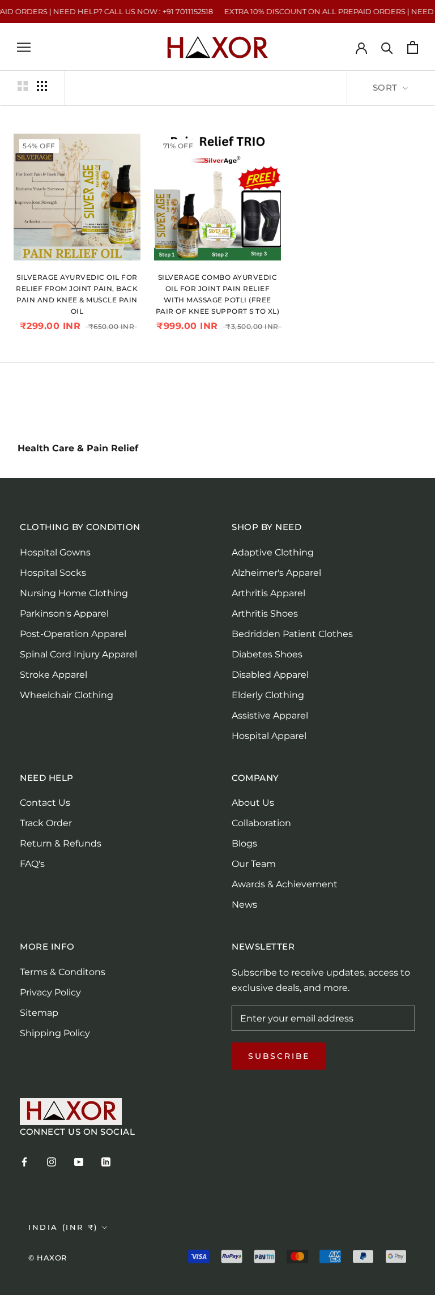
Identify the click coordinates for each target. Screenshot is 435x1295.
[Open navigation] (24, 47)
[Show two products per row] (23, 86)
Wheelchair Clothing (66, 695)
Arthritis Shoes (265, 613)
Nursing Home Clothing (74, 593)
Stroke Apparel (53, 674)
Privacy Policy (50, 992)
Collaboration (261, 823)
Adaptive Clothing (273, 552)
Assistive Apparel (270, 715)
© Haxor (47, 1257)
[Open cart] (412, 47)
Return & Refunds (60, 843)
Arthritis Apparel (268, 593)
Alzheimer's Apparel (276, 572)
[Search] (387, 47)
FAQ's (32, 863)
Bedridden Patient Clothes (292, 634)
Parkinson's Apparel (64, 613)
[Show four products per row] (42, 86)
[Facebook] (24, 1161)
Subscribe (279, 1056)
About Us (253, 802)
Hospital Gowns (55, 552)
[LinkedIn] (105, 1161)
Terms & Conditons (62, 972)
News (244, 904)
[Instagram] (51, 1161)
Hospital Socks (53, 572)
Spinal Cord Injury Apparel (78, 654)
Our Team (254, 863)
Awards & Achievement (285, 884)
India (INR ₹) (63, 1227)
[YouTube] (78, 1161)
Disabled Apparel (270, 674)
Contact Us (45, 802)
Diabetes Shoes (267, 654)
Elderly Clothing (268, 695)
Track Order (46, 823)
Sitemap (39, 1012)
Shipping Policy (55, 1033)
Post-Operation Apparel (73, 634)
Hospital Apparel (269, 735)
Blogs (244, 843)
